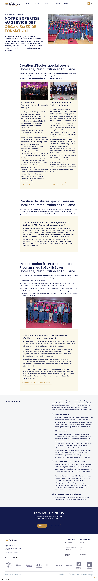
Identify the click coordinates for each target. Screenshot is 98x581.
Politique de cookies (74, 574)
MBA (81, 547)
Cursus (82, 542)
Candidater (83, 554)
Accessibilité (62, 574)
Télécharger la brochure (70, 547)
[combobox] (6, 579)
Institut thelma (58, 184)
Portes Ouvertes (68, 549)
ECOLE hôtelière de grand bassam (37, 382)
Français (4, 579)
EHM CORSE (27, 184)
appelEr (42, 525)
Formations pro (83, 552)
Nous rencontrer (68, 542)
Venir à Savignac (69, 552)
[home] (12, 4)
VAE (81, 549)
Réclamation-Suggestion (87, 574)
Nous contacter (68, 545)
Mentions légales (61, 573)
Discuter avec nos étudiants (69, 555)
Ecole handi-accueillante (87, 573)
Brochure (55, 525)
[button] (29, 4)
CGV (92, 575)
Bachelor (82, 545)
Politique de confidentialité (73, 573)
